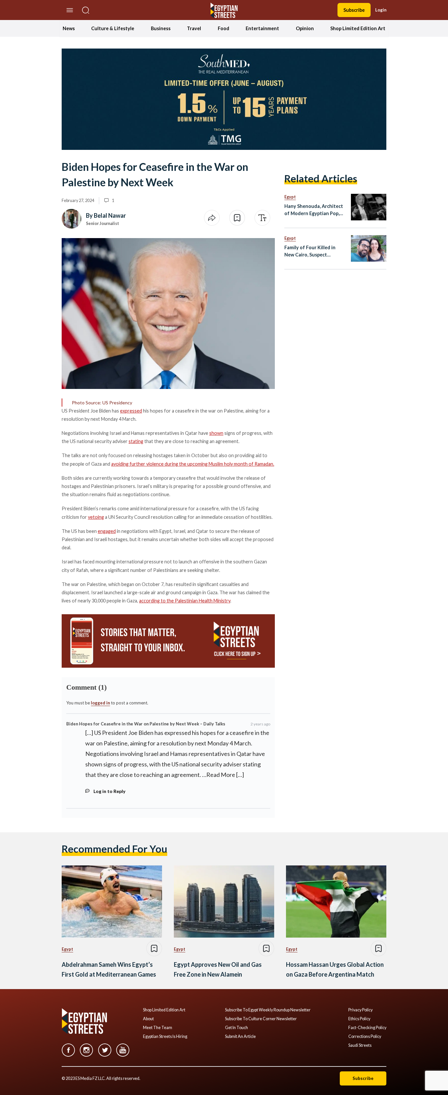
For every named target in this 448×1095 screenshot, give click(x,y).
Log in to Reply (109, 791)
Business (161, 28)
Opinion (305, 28)
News (69, 28)
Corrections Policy (364, 1036)
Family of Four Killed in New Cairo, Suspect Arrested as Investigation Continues (312, 251)
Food (223, 28)
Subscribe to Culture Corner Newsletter (261, 1019)
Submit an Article (240, 1036)
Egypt (290, 196)
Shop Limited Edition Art (357, 28)
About (148, 1019)
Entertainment (262, 28)
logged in (100, 702)
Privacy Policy (360, 1010)
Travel (194, 28)
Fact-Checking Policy (367, 1027)
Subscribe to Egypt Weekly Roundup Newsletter (268, 1010)
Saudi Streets (360, 1045)
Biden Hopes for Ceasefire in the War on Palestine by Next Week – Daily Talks (145, 723)
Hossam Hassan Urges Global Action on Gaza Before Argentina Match (335, 969)
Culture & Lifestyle (112, 28)
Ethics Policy (359, 1019)
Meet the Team (157, 1027)
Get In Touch (236, 1027)
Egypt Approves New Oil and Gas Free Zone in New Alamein (218, 969)
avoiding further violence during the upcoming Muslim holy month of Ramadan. (192, 464)
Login (380, 9)
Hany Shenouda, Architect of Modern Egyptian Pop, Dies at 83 (313, 210)
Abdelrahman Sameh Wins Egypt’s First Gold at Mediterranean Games (109, 969)
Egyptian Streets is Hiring (165, 1036)
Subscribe (354, 10)
